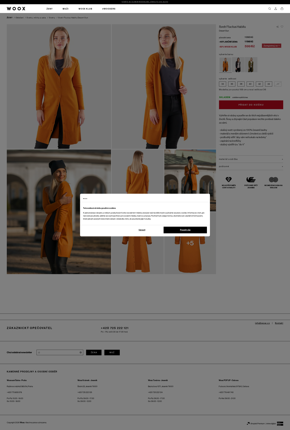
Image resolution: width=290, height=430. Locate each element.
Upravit (142, 230)
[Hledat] (269, 8)
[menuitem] (50, 8)
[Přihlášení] (275, 8)
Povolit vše (185, 230)
